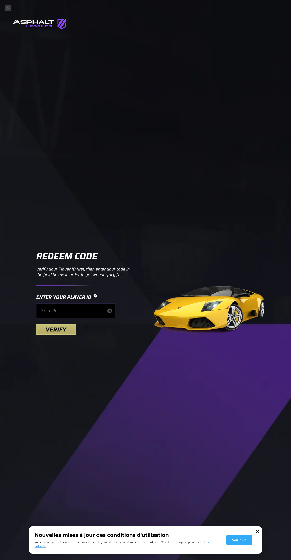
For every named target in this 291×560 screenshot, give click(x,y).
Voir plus (239, 540)
